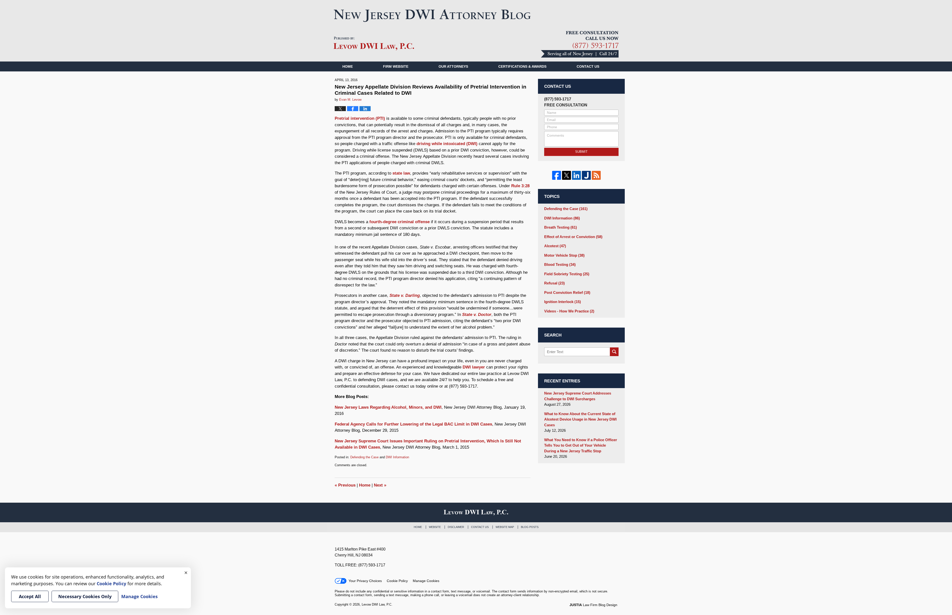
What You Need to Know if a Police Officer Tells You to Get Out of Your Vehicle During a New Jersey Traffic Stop (580, 445)
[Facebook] (557, 175)
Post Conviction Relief (567, 292)
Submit (581, 152)
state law (401, 173)
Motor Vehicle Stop (564, 255)
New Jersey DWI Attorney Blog (373, 44)
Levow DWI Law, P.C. (377, 604)
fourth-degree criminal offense (399, 221)
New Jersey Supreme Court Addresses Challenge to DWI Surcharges (577, 396)
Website (435, 526)
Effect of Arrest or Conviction (573, 237)
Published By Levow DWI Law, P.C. (580, 44)
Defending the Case (364, 457)
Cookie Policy (397, 581)
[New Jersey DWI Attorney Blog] (432, 15)
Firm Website (395, 66)
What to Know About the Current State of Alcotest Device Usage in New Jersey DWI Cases (580, 419)
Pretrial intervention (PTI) (360, 118)
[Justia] (586, 175)
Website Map (505, 526)
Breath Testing (560, 227)
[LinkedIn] (576, 175)
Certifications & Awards (522, 66)
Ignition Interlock (562, 302)
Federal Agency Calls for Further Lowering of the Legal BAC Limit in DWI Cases (413, 424)
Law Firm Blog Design (593, 605)
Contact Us (480, 526)
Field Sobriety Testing (566, 274)
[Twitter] (566, 175)
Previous (345, 485)
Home (347, 66)
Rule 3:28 (520, 186)
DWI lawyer (474, 367)
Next (380, 485)
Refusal (554, 283)
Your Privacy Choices (365, 581)
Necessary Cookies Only (85, 596)
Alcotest (555, 246)
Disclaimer (456, 526)
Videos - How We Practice (569, 311)
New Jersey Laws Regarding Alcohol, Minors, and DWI (388, 407)
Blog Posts (529, 526)
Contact (588, 66)
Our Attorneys (453, 66)
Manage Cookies (426, 581)
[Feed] (596, 175)
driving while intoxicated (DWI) (446, 143)
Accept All (30, 596)
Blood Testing (560, 264)
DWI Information (397, 457)
